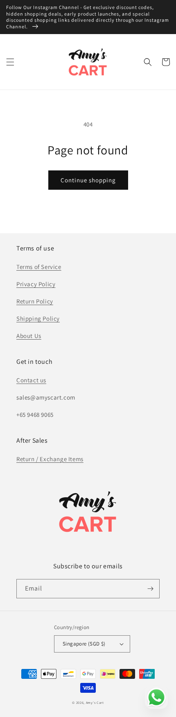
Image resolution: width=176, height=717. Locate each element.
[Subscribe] (150, 588)
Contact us (31, 380)
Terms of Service (38, 267)
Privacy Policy (35, 284)
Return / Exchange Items (49, 459)
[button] (10, 62)
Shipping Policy (38, 318)
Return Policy (34, 301)
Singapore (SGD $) (84, 643)
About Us (28, 336)
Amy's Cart (95, 702)
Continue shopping (88, 180)
